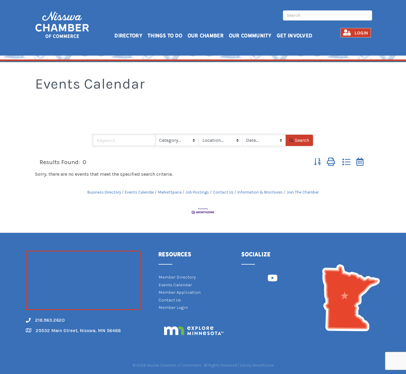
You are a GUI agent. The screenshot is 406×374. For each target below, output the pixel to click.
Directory (128, 35)
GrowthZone (263, 365)
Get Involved (295, 35)
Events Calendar (139, 192)
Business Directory (104, 192)
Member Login (173, 307)
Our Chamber (206, 35)
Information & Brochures (260, 192)
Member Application (179, 292)
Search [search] (302, 140)
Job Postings (197, 192)
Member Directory (177, 277)
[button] (317, 162)
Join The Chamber (303, 192)
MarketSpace (170, 192)
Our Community (250, 35)
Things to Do (164, 35)
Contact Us (223, 192)
